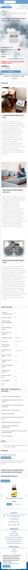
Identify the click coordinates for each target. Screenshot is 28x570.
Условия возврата (14, 533)
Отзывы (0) (14, 78)
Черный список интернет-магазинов (14, 539)
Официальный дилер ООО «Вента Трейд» (6, 5)
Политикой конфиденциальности (11, 563)
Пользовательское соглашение (14, 543)
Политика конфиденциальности (14, 541)
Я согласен (6, 566)
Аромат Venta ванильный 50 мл (14, 498)
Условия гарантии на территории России (14, 537)
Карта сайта (14, 551)
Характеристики (15, 76)
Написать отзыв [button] (6, 457)
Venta (11, 47)
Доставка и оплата (14, 535)
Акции (14, 549)
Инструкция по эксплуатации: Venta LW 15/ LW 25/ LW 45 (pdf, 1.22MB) (15, 446)
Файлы (22, 76)
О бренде (14, 531)
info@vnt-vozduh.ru (15, 521)
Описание (6, 76)
